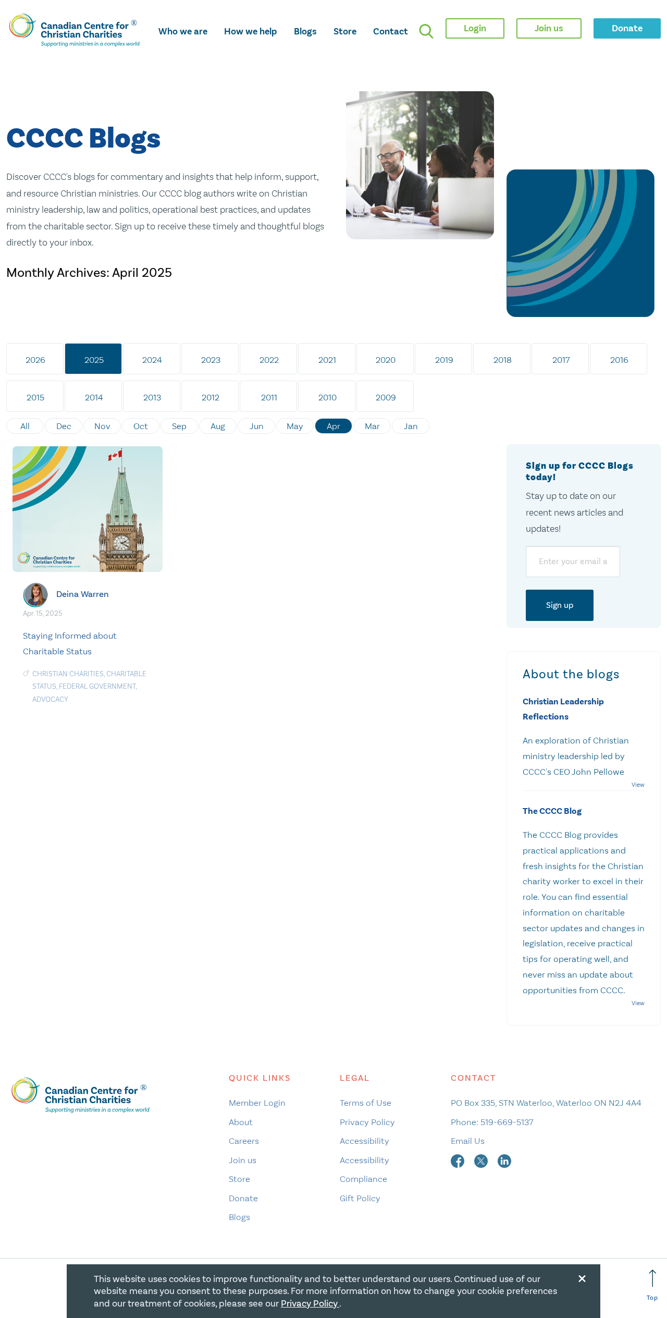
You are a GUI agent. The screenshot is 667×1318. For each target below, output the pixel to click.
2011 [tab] (269, 397)
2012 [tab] (210, 397)
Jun (257, 426)
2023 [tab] (210, 360)
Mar (372, 426)
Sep (179, 426)
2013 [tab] (152, 397)
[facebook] (458, 1160)
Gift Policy (360, 1198)
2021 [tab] (327, 360)
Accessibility (364, 1141)
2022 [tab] (269, 360)
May (295, 426)
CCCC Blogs (83, 139)
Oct (140, 426)
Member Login (257, 1102)
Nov (102, 426)
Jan (411, 426)
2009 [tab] (386, 397)
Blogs (305, 31)
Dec (63, 426)
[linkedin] (504, 1160)
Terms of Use (365, 1102)
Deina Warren (82, 594)
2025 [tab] (94, 360)
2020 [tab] (386, 360)
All (25, 426)
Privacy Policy (367, 1122)
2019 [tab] (444, 360)
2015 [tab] (35, 397)
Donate (243, 1198)
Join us (242, 1160)
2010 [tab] (327, 397)
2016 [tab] (619, 360)
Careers (244, 1141)
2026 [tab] (35, 360)
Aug (218, 426)
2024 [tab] (152, 360)
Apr (333, 426)
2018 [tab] (502, 360)
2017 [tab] (561, 360)
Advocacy (50, 699)
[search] (426, 31)
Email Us (468, 1141)
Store (345, 31)
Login (475, 28)
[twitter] (482, 1160)
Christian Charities (68, 673)
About (241, 1122)
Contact (390, 31)
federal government (97, 686)
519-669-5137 (506, 1122)
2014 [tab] (94, 397)
